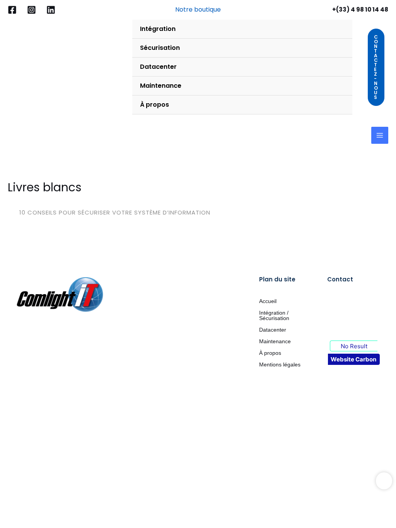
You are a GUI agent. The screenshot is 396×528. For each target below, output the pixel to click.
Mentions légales (279, 364)
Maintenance (275, 341)
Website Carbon (353, 359)
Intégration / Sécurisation (274, 315)
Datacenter (272, 330)
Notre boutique (198, 9)
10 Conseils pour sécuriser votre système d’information (114, 212)
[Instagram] (31, 9)
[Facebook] (12, 9)
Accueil (268, 301)
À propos (270, 353)
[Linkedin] (50, 9)
